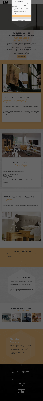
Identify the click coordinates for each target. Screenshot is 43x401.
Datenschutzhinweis (20, 20)
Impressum (24, 20)
